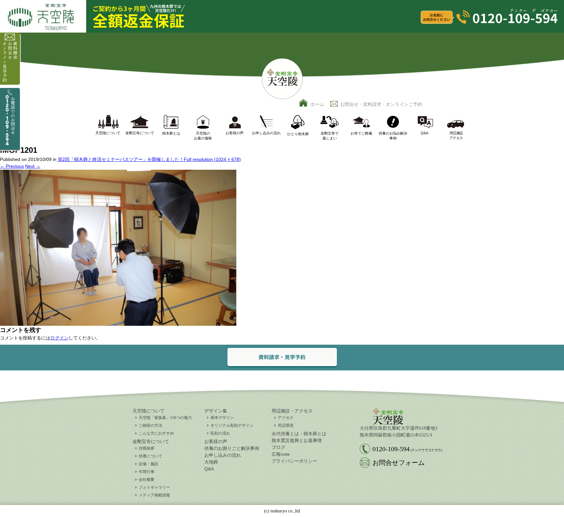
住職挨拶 (146, 448)
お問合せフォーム (398, 462)
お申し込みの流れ (222, 455)
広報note (281, 454)
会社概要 (146, 479)
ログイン (59, 337)
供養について (150, 456)
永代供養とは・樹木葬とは (299, 433)
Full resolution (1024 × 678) (212, 159)
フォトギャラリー (154, 487)
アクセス (285, 417)
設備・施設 (148, 464)
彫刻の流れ (220, 433)
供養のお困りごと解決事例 (231, 448)
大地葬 (211, 462)
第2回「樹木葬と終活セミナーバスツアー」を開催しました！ (121, 159)
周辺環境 (285, 425)
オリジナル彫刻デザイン (232, 425)
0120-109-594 (407, 448)
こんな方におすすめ (156, 433)
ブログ (278, 447)
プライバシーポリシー (294, 461)
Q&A (209, 468)
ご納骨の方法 (150, 425)
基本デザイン (222, 417)
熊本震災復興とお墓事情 (297, 440)
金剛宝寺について (151, 441)
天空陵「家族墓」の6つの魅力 (165, 417)
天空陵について (148, 410)
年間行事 (146, 471)
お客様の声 (215, 441)
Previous (12, 166)
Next (32, 166)
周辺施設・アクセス (292, 410)
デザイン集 (215, 410)
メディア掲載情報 (154, 495)
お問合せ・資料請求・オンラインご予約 (381, 104)
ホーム (317, 104)
